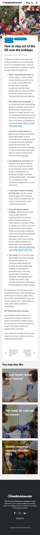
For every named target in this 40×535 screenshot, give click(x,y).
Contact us (20, 518)
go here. (25, 155)
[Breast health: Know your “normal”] (20, 385)
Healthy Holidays (20, 39)
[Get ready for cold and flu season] (20, 421)
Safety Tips (9, 41)
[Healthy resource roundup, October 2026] (20, 457)
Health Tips (9, 39)
